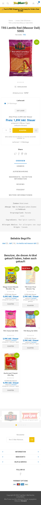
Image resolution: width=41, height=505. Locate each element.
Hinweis (20, 166)
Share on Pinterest (22, 154)
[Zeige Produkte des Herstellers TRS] (10, 416)
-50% (36, 269)
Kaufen (22, 130)
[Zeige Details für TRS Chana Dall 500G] (10, 319)
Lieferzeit (20, 101)
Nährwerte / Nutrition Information (20, 178)
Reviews (20, 184)
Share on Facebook (19, 154)
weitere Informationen (20, 195)
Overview (20, 161)
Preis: (9, 120)
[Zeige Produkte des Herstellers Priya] (30, 416)
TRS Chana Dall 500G (10, 331)
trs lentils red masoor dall (26, 243)
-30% (16, 269)
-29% (16, 355)
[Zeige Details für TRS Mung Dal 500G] (30, 319)
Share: (20, 149)
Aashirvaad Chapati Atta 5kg (10, 374)
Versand (24, 125)
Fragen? (20, 190)
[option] (11, 416)
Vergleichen (22, 87)
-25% (36, 313)
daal (3, 243)
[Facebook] (20, 474)
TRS (24, 35)
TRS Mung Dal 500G (30, 331)
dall (10, 243)
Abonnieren (31, 439)
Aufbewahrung (20, 172)
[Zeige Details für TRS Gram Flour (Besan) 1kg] (30, 275)
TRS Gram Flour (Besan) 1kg (30, 288)
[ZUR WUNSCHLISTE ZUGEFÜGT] (36, 130)
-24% (36, 42)
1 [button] (16, 425)
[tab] (20, 161)
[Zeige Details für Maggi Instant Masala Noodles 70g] (10, 275)
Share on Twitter (15, 154)
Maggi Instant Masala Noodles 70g (10, 288)
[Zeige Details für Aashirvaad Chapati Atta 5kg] (10, 361)
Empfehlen (25, 154)
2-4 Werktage (12, 103)
